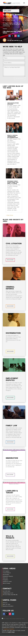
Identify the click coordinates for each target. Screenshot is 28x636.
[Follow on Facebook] (9, 36)
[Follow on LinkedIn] (18, 36)
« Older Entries (9, 215)
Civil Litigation (6, 571)
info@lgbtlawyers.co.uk (8, 593)
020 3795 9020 (6, 591)
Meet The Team (6, 604)
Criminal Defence (7, 572)
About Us (5, 602)
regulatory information (9, 629)
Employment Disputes (8, 576)
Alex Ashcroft (13, 185)
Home (5, 10)
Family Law (16, 107)
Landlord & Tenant (7, 581)
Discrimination (11, 142)
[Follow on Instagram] (15, 36)
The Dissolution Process (13, 103)
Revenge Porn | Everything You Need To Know (12, 182)
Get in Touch (20, 78)
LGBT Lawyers (13, 105)
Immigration (5, 579)
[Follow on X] (12, 36)
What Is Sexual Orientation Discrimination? (12, 136)
